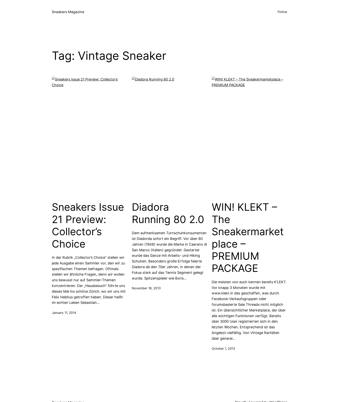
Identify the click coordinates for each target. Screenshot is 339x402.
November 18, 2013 (146, 288)
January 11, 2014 (64, 313)
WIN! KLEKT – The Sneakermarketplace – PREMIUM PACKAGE (248, 237)
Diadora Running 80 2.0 (168, 213)
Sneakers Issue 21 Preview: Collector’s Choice (88, 225)
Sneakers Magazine (68, 12)
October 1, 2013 (223, 348)
